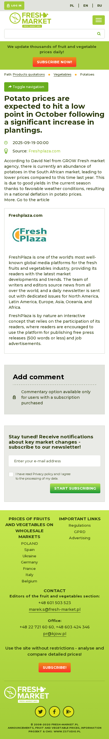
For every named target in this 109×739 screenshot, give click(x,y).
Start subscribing (75, 488)
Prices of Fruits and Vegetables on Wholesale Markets (29, 527)
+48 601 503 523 (54, 602)
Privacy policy (43, 474)
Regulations (79, 525)
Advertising (79, 538)
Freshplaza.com (44, 151)
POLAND (29, 543)
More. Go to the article (26, 199)
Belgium (29, 581)
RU (99, 6)
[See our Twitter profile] (40, 711)
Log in (16, 5)
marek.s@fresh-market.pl (54, 609)
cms (49, 731)
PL (72, 6)
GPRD (80, 531)
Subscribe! (55, 667)
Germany (29, 562)
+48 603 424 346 (73, 626)
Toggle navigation (28, 87)
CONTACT (55, 590)
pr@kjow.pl (54, 633)
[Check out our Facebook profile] (54, 711)
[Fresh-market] (30, 20)
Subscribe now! (54, 62)
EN (85, 6)
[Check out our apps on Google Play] (68, 711)
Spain (29, 549)
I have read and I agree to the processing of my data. (43, 476)
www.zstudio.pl (67, 731)
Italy (29, 574)
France (29, 568)
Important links (80, 518)
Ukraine (29, 556)
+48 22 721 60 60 (37, 626)
